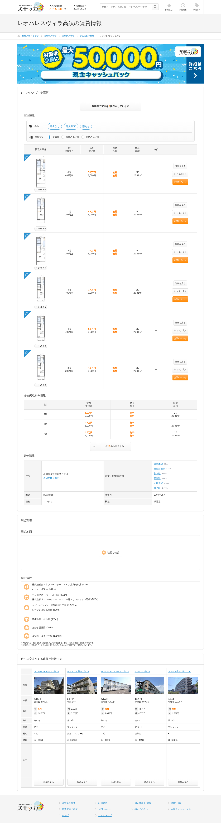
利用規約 (102, 803)
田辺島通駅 (159, 468)
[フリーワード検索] (155, 7)
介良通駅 (158, 483)
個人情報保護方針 (143, 803)
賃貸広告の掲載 (70, 809)
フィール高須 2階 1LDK (179, 671)
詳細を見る (180, 166)
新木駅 (157, 473)
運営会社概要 (68, 803)
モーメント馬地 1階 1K (78, 671)
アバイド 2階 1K (142, 671)
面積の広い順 (92, 137)
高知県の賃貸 (50, 36)
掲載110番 (176, 803)
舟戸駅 (157, 488)
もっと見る (40, 189)
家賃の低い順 (72, 137)
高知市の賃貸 (68, 36)
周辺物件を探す (51, 478)
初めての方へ (141, 809)
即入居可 (71, 126)
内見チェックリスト (181, 809)
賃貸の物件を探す (30, 36)
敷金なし (55, 126)
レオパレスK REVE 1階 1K (46, 671)
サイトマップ (105, 815)
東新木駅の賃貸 (87, 36)
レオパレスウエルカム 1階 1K (115, 671)
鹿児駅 (157, 478)
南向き (86, 126)
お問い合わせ (180, 182)
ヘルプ (65, 815)
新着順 (55, 137)
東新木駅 (158, 464)
